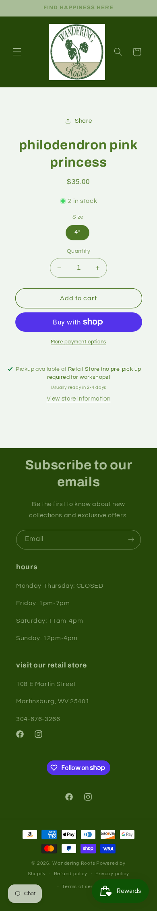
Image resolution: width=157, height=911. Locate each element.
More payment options (78, 342)
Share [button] (83, 121)
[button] (17, 52)
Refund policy (71, 874)
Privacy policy (112, 874)
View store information (79, 399)
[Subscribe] (131, 539)
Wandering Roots (73, 863)
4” (77, 232)
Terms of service (82, 886)
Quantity (78, 251)
